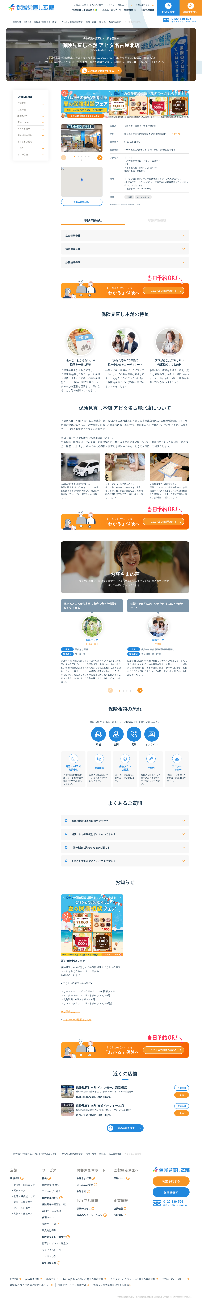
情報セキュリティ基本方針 (72, 1285)
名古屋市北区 (115, 21)
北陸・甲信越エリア (24, 1196)
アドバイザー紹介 (51, 1191)
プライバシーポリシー (174, 1279)
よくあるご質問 (96, 5)
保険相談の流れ (24, 135)
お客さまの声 (80, 5)
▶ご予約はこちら (70, 1011)
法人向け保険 (49, 1230)
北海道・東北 (92, 644)
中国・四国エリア (23, 1207)
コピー (174, 133)
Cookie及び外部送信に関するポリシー (30, 1285)
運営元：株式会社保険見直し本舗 (111, 1285)
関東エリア (19, 1190)
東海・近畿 (91, 21)
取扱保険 (21, 109)
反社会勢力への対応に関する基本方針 (83, 1279)
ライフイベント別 (51, 1249)
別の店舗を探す (126, 1128)
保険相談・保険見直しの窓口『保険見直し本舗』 (36, 21)
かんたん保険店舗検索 (72, 21)
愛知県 (102, 21)
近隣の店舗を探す (81, 202)
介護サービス (49, 1223)
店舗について (23, 122)
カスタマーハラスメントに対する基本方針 (132, 1279)
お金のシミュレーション (90, 1215)
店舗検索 (15, 1178)
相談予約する (190, 11)
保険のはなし (124, 5)
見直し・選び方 (110, 10)
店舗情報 (21, 103)
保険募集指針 (32, 1279)
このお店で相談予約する (101, 70)
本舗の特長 (22, 115)
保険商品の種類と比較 (54, 1204)
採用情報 (118, 1215)
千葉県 (158, 644)
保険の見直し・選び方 (54, 1236)
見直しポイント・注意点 (55, 1243)
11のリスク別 (49, 1256)
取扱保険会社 (147, 10)
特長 (44, 1178)
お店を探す (168, 11)
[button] (74, 156)
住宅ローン (48, 1217)
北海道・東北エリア (24, 1184)
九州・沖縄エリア (23, 1213)
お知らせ (110, 5)
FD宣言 (14, 1279)
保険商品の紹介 (50, 1197)
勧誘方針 (51, 1279)
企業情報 (118, 1208)
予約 (182, 1094)
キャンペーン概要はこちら (77, 1019)
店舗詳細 (181, 1087)
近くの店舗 (22, 154)
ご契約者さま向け (143, 5)
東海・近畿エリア (23, 1202)
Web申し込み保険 (51, 1210)
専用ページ (120, 1178)
